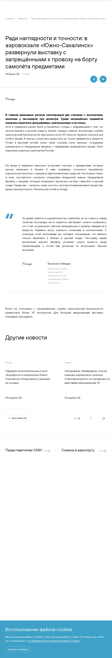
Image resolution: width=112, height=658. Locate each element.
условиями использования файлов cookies (53, 640)
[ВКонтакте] (103, 79)
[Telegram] (93, 79)
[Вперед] (103, 418)
